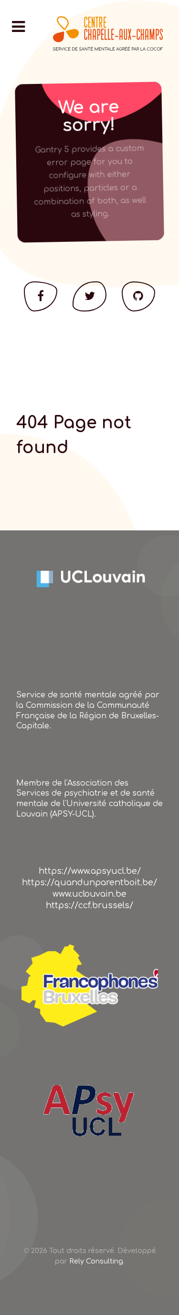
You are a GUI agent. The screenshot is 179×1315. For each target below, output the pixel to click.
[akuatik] (89, 985)
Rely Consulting (96, 1261)
